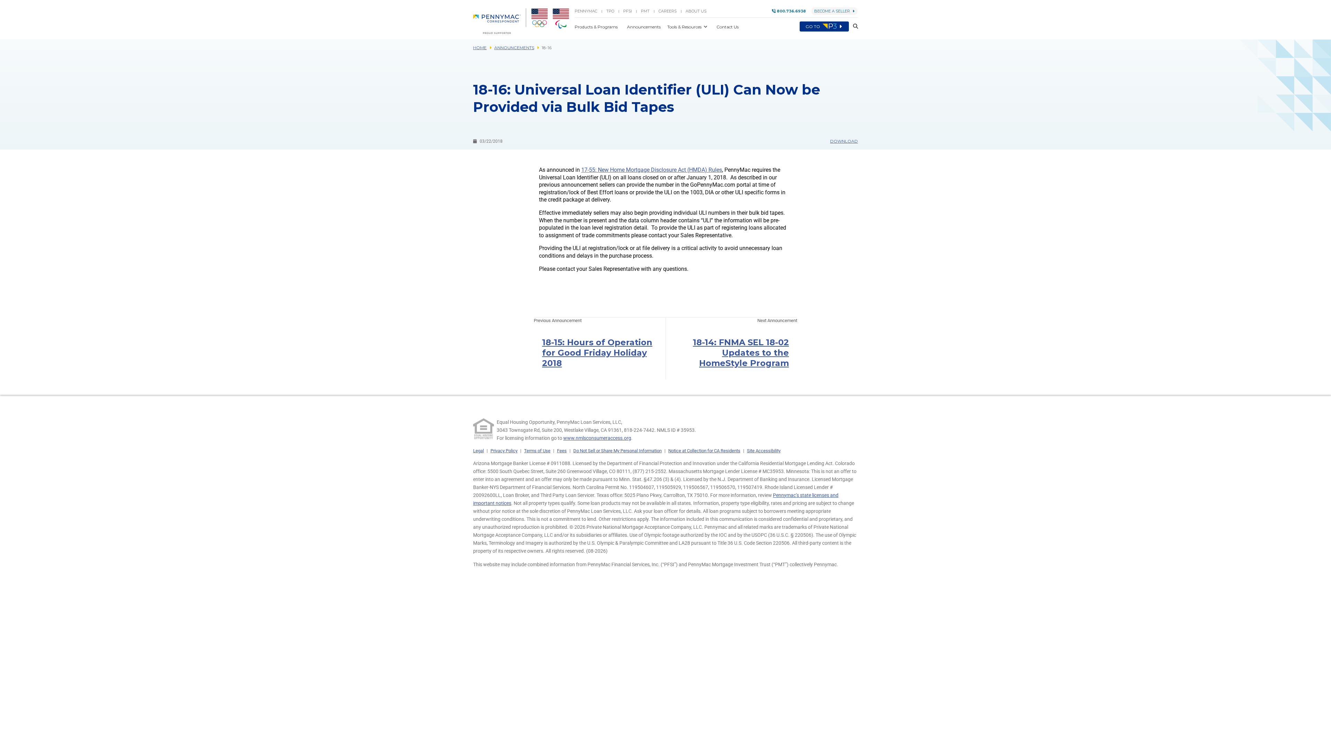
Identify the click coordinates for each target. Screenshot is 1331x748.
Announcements (514, 47)
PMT (645, 11)
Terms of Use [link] (537, 450)
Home (480, 47)
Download (844, 141)
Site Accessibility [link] (764, 450)
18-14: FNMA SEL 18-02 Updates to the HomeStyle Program (741, 352)
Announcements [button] (644, 26)
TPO (610, 11)
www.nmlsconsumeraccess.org (597, 438)
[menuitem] (499, 21)
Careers (668, 11)
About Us (696, 11)
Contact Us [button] (727, 26)
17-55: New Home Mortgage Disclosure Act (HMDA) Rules (651, 170)
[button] (853, 26)
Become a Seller (832, 11)
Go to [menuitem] (813, 26)
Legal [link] (478, 450)
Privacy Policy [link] (503, 450)
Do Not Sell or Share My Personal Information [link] (617, 450)
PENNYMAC (586, 11)
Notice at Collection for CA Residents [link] (704, 450)
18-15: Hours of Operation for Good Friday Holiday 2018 (597, 352)
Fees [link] (562, 450)
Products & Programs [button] (597, 26)
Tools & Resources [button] (685, 26)
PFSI (627, 11)
